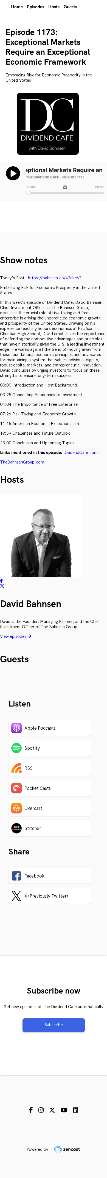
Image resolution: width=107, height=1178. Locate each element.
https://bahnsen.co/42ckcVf (54, 278)
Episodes (35, 7)
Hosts (54, 7)
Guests (70, 7)
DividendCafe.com (80, 452)
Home (17, 7)
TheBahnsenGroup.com (22, 462)
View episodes (13, 636)
